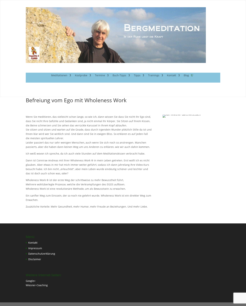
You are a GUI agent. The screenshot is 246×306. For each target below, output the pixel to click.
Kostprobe (81, 75)
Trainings (153, 75)
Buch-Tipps (119, 75)
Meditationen (59, 75)
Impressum (35, 248)
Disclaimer (34, 259)
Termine (100, 75)
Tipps (137, 75)
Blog (186, 75)
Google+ (30, 281)
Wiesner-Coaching (37, 285)
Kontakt (171, 75)
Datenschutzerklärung (41, 253)
